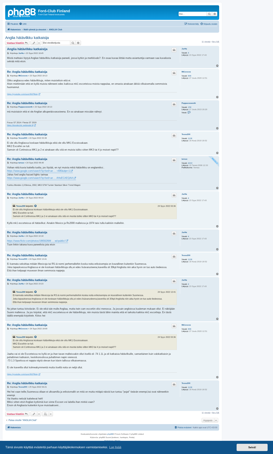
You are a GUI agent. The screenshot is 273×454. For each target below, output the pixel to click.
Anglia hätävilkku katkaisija (27, 38)
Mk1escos (186, 72)
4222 (190, 163)
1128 (190, 138)
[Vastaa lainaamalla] (174, 50)
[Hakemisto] (22, 12)
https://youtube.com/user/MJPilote (22, 94)
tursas (184, 159)
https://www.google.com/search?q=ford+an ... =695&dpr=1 (38, 170)
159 (189, 107)
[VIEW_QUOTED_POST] (35, 206)
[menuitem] (23, 24)
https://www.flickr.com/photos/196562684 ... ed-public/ (36, 240)
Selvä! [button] (252, 447)
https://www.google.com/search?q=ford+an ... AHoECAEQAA (40, 178)
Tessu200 (186, 134)
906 (189, 76)
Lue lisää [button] (115, 447)
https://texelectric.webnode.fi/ (20, 125)
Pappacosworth (189, 103)
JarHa (184, 49)
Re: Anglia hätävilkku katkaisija (27, 71)
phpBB (110, 434)
